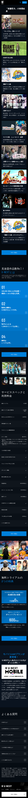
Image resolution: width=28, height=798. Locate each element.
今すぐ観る (14, 252)
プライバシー (12, 789)
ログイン (24, 2)
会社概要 (7, 789)
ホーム (3, 789)
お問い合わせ (18, 789)
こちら (24, 443)
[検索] (20, 2)
